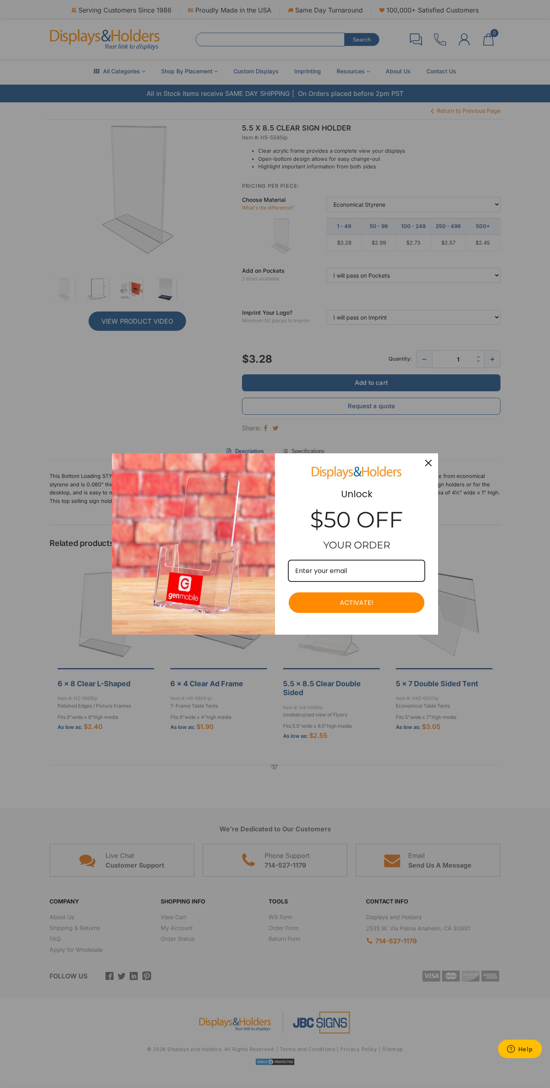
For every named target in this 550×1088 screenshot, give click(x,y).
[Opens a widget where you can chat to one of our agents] (520, 1050)
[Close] (428, 463)
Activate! (356, 602)
